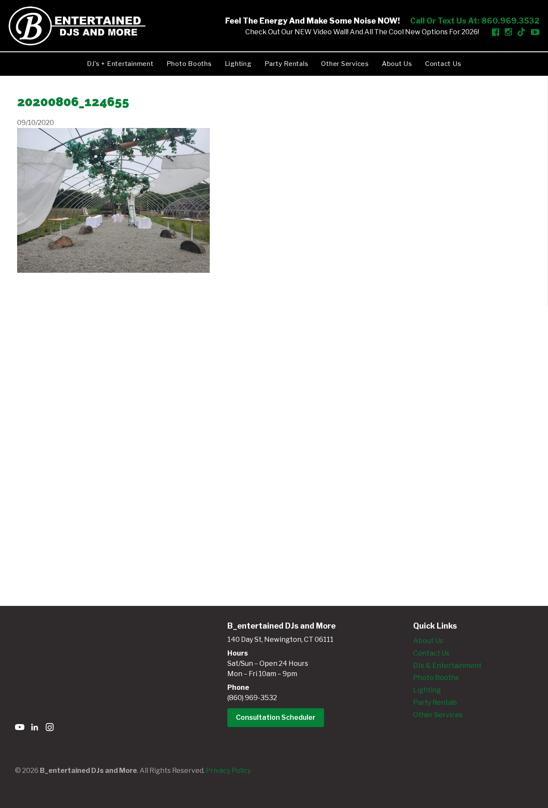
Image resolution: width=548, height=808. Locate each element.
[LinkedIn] (34, 728)
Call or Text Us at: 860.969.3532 (474, 20)
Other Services (345, 64)
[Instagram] (49, 728)
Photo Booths (189, 64)
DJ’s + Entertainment (120, 64)
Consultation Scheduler (276, 717)
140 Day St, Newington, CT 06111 (280, 639)
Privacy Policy (228, 770)
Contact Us (443, 64)
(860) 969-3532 (252, 698)
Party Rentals (287, 64)
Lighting (238, 64)
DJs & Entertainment (447, 666)
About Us (397, 64)
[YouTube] (19, 728)
